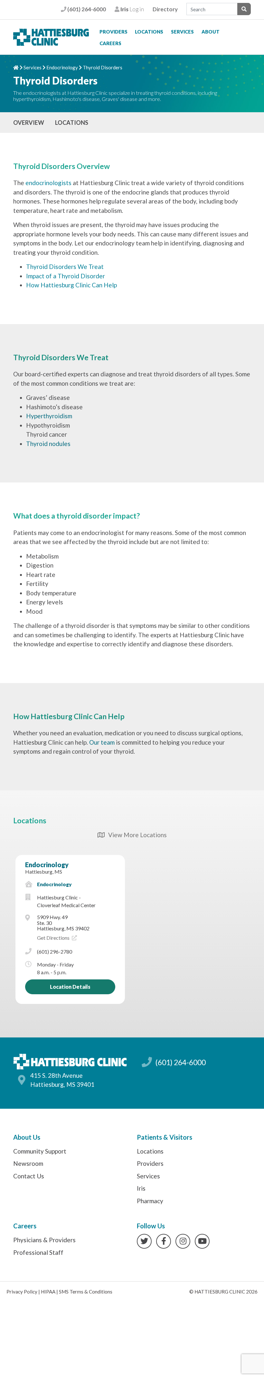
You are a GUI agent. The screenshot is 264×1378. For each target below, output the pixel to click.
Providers (113, 32)
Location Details (70, 987)
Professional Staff (38, 1252)
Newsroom (28, 1163)
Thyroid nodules (48, 443)
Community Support (39, 1151)
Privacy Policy (21, 1291)
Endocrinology (62, 67)
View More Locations (135, 834)
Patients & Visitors (164, 1137)
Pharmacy (150, 1201)
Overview (28, 122)
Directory (165, 9)
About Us (26, 1137)
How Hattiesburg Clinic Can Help (71, 285)
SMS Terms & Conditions (85, 1291)
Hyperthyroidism (49, 416)
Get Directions (54, 938)
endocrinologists (48, 182)
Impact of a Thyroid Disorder (65, 276)
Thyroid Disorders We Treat (65, 266)
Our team (102, 742)
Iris (141, 1188)
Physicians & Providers (44, 1240)
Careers (110, 43)
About (211, 32)
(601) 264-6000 (86, 9)
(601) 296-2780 (54, 951)
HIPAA (48, 1291)
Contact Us (28, 1176)
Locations (149, 32)
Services (182, 32)
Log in (131, 9)
